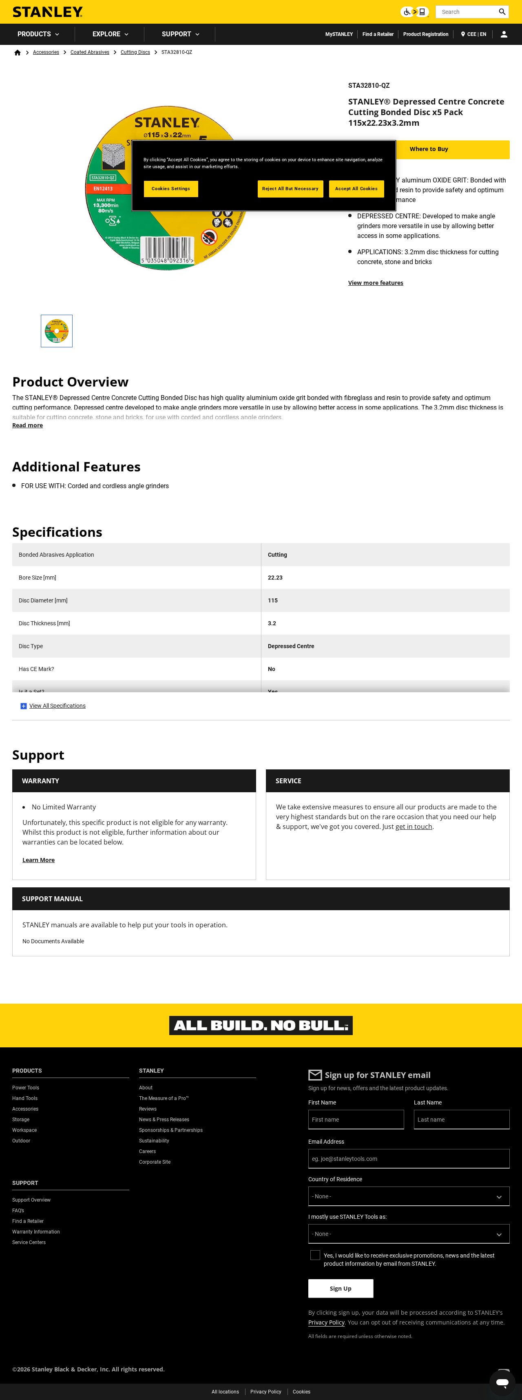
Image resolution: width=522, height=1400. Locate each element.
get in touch (414, 826)
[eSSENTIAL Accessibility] (414, 12)
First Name (322, 1102)
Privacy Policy (326, 1322)
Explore (106, 34)
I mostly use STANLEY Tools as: (347, 1216)
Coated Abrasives (90, 52)
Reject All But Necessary (290, 188)
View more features (375, 283)
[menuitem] (37, 34)
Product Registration (426, 34)
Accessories (46, 52)
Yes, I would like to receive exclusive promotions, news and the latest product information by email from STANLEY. (409, 1259)
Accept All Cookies (356, 188)
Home (17, 53)
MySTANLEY (339, 34)
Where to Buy (429, 149)
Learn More (38, 860)
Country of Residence (335, 1179)
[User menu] (504, 34)
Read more (27, 425)
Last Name (428, 1102)
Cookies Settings (171, 188)
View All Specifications (57, 705)
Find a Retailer (378, 34)
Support (176, 34)
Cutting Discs (135, 52)
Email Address (326, 1141)
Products (34, 34)
